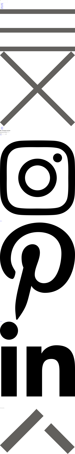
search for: (1, 133)
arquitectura (2, 3)
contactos (2, 5)
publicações (2, 128)
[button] (37, 67)
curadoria (2, 127)
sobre (1, 4)
